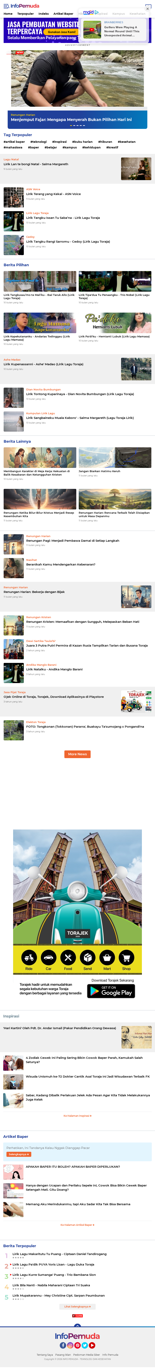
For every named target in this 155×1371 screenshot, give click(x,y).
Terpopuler (25, 14)
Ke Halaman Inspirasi (77, 1115)
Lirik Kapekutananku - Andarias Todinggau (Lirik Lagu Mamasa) (37, 338)
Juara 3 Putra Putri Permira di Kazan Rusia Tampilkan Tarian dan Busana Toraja (87, 645)
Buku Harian (83, 142)
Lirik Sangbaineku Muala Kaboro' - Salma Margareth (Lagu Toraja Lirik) (80, 418)
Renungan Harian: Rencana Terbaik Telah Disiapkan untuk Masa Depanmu (114, 514)
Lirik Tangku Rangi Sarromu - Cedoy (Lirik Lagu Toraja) (68, 241)
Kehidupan (92, 147)
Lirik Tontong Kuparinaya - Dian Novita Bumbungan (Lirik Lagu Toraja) (80, 394)
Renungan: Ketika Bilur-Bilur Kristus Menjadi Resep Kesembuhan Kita (39, 514)
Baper (34, 147)
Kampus (71, 147)
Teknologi (39, 142)
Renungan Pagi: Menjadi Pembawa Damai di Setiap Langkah (72, 541)
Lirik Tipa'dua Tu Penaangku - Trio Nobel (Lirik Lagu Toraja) (114, 296)
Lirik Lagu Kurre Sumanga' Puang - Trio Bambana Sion (54, 1275)
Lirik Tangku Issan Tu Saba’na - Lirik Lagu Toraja (63, 218)
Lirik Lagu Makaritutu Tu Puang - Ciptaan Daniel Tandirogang (60, 1254)
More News (77, 754)
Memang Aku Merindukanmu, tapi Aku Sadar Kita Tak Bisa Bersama (78, 1204)
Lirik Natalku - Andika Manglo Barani (54, 669)
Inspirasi (60, 142)
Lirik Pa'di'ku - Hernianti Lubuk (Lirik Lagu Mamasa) (114, 336)
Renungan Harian (23, 114)
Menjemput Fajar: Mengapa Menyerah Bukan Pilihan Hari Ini (71, 119)
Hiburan (106, 142)
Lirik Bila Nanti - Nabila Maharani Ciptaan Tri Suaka (51, 1285)
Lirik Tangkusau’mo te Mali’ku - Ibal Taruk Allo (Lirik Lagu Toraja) (39, 296)
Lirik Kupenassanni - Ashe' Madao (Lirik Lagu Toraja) (43, 364)
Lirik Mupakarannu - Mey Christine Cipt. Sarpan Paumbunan (59, 1295)
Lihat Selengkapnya (76, 1306)
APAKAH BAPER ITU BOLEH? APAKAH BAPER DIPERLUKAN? (73, 1167)
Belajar (52, 147)
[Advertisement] (77, 796)
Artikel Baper (63, 14)
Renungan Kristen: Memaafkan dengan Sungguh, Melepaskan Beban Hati (82, 622)
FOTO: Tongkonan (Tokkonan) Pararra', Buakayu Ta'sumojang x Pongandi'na (85, 726)
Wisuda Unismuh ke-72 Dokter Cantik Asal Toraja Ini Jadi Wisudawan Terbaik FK (88, 1076)
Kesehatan (128, 142)
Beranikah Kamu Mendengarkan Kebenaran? (60, 564)
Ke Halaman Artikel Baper (77, 1224)
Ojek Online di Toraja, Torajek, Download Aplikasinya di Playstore (54, 697)
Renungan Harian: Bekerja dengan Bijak (34, 592)
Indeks (44, 14)
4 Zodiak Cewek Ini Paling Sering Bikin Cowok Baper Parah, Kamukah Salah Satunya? (84, 1060)
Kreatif (113, 147)
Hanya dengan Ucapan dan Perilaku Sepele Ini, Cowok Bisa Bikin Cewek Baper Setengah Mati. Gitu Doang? (86, 1187)
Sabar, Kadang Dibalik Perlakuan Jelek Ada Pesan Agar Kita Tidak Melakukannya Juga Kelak (88, 1097)
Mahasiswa (14, 147)
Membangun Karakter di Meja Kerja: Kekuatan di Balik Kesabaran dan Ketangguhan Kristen (37, 473)
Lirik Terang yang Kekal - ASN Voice (53, 194)
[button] (71, 125)
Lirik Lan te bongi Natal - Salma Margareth (36, 164)
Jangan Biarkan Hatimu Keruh (99, 471)
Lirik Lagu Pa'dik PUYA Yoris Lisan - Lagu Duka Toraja (53, 1264)
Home (8, 14)
